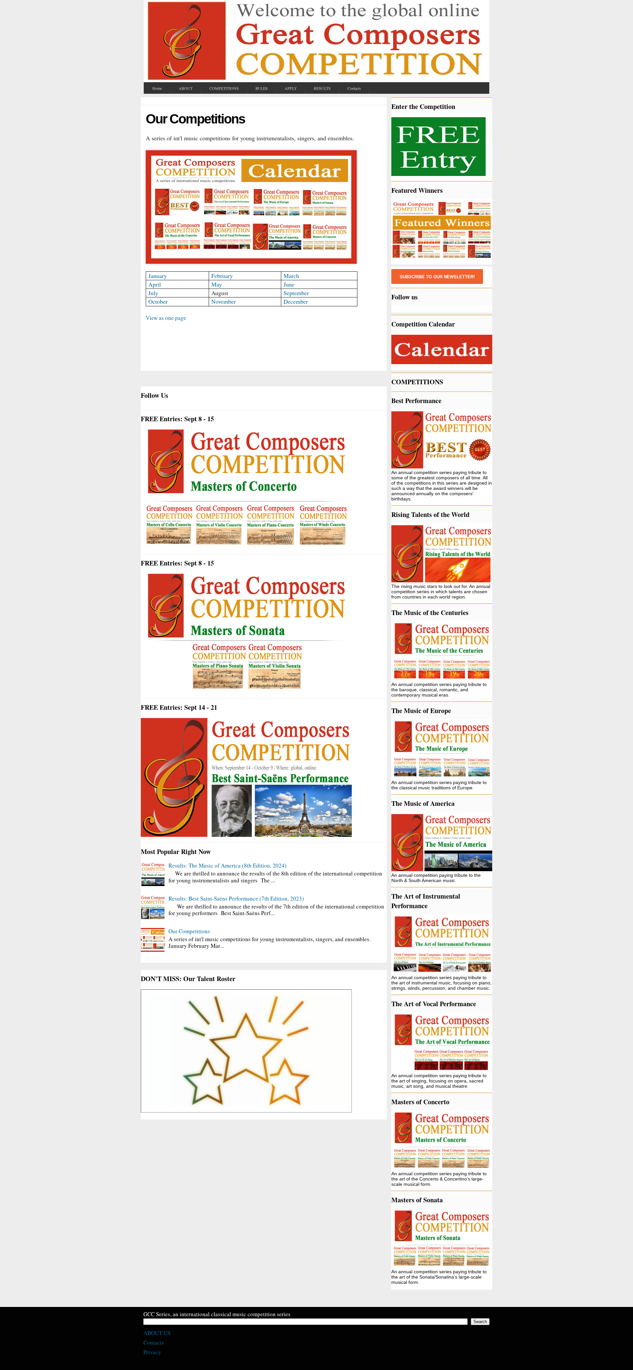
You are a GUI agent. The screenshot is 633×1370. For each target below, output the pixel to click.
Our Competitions (189, 931)
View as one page (166, 318)
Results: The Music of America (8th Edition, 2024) (227, 865)
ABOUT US (156, 1333)
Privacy (152, 1352)
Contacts (153, 1342)
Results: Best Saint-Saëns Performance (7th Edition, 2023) (236, 898)
